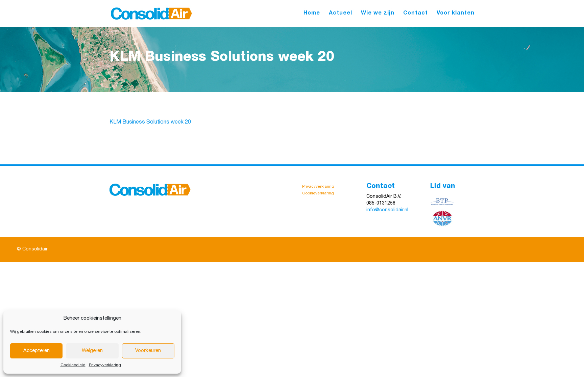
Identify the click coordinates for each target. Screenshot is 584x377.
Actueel (340, 13)
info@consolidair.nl (387, 210)
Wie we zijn (377, 13)
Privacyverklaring (105, 365)
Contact (415, 13)
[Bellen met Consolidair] (396, 203)
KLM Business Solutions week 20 (150, 122)
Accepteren (36, 350)
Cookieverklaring (318, 193)
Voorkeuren (148, 350)
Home (311, 13)
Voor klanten (455, 13)
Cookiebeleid (73, 365)
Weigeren (92, 350)
